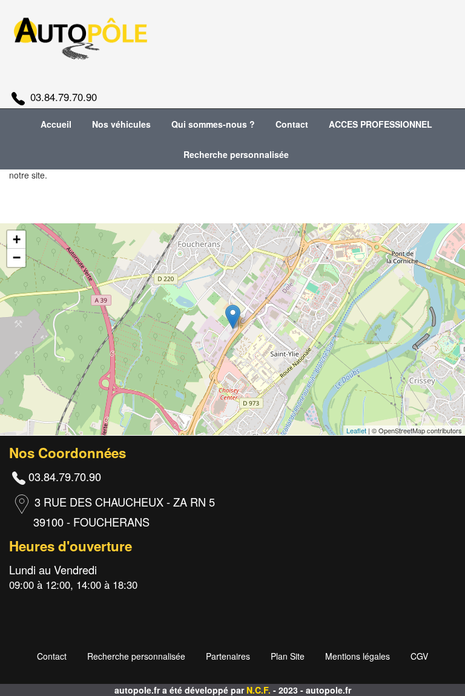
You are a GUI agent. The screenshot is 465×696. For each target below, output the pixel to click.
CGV (419, 656)
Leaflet (356, 430)
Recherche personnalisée (236, 154)
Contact (291, 124)
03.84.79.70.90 (63, 97)
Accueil (56, 124)
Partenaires (228, 656)
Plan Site (288, 656)
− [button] (17, 257)
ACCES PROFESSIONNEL (380, 124)
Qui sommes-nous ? (213, 124)
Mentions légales (357, 656)
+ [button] (17, 239)
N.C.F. (259, 690)
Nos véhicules (121, 124)
